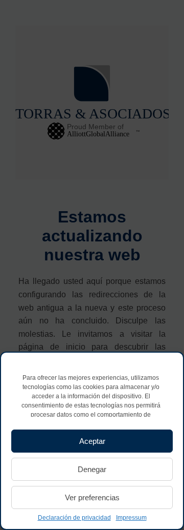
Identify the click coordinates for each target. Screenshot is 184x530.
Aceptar (92, 441)
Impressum (131, 517)
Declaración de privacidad (74, 517)
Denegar (92, 469)
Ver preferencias (92, 497)
